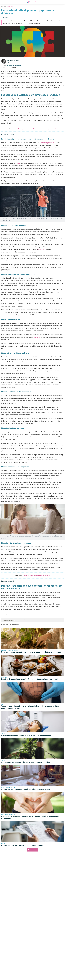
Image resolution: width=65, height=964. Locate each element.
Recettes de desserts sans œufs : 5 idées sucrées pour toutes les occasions (30, 679)
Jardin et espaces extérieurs (9, 650)
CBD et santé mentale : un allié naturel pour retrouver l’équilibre (25, 762)
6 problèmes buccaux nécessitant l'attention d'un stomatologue (26, 735)
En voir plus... (32, 850)
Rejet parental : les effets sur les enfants (37, 575)
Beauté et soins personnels (9, 787)
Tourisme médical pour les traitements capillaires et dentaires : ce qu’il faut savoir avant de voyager (30, 707)
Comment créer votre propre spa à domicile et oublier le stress (25, 789)
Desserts (3, 677)
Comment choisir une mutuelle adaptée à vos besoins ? (22, 845)
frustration (41, 249)
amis (32, 552)
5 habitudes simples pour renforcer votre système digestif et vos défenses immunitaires (30, 817)
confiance (31, 451)
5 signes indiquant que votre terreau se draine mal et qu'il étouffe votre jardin (31, 652)
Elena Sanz (17, 62)
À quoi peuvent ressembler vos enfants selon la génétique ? (37, 129)
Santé (3, 704)
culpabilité (37, 337)
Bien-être (3, 6)
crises (18, 163)
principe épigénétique (47, 143)
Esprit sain (10, 6)
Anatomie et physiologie (8, 814)
